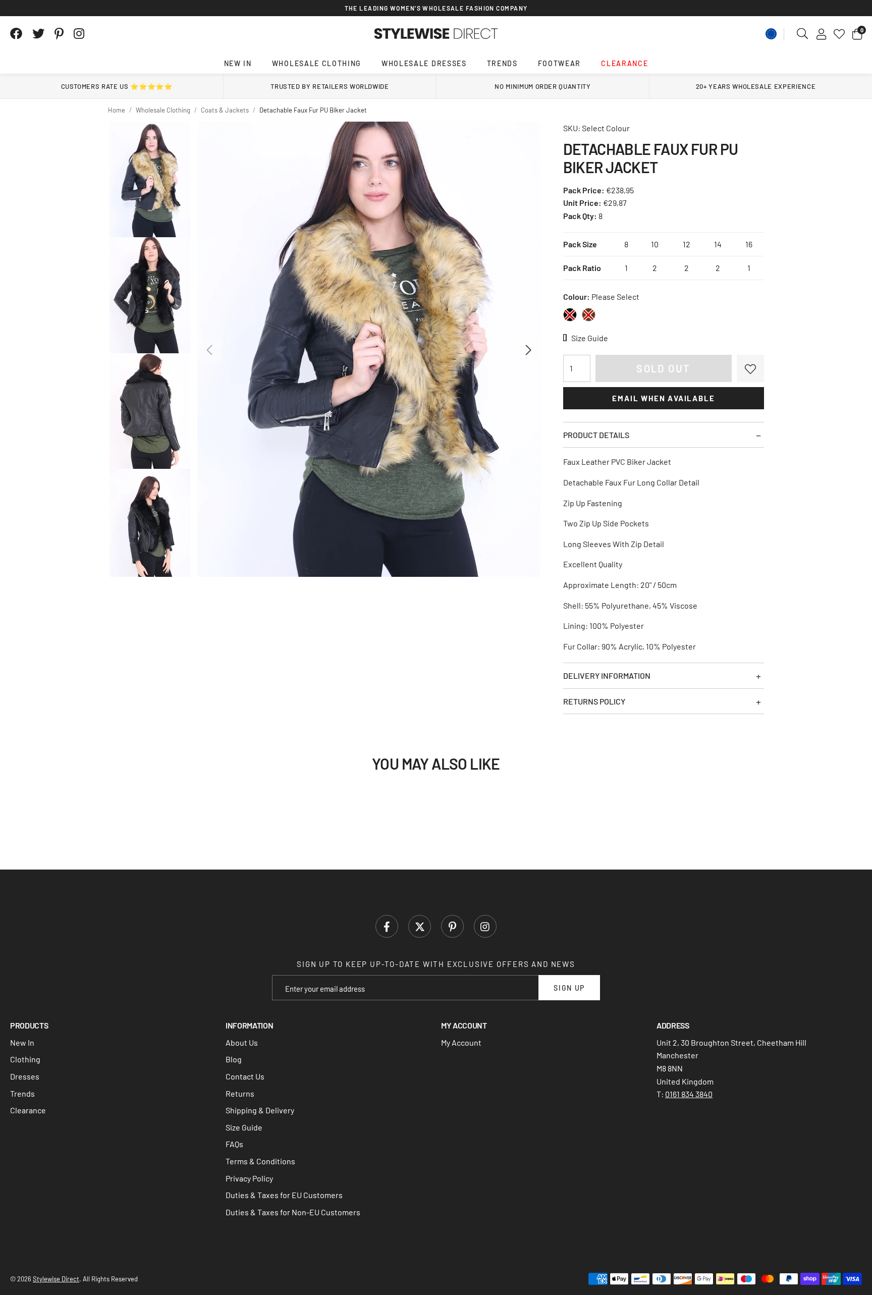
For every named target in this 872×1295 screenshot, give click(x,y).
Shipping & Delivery (260, 1110)
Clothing (25, 1059)
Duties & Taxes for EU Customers (284, 1195)
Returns (240, 1093)
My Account (461, 1042)
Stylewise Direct (436, 33)
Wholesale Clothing (316, 63)
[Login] (821, 33)
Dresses (24, 1076)
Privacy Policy (249, 1178)
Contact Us (245, 1076)
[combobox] (803, 34)
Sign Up (569, 988)
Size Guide (244, 1127)
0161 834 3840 (689, 1094)
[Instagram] (80, 34)
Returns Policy (594, 701)
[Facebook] (16, 34)
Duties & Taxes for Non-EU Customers (293, 1212)
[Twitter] (38, 34)
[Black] (570, 314)
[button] (857, 33)
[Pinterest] (59, 34)
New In (238, 63)
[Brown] (588, 314)
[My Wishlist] (839, 33)
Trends (502, 63)
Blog (234, 1059)
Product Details (596, 435)
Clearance (624, 63)
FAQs (234, 1144)
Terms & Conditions (260, 1161)
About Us (242, 1042)
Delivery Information (606, 675)
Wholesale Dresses (424, 63)
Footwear (559, 63)
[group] (368, 349)
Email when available (663, 398)
